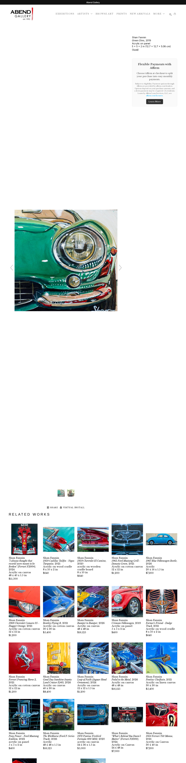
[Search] (170, 14)
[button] (85, 14)
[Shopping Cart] (175, 14)
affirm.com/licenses (154, 96)
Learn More (155, 101)
